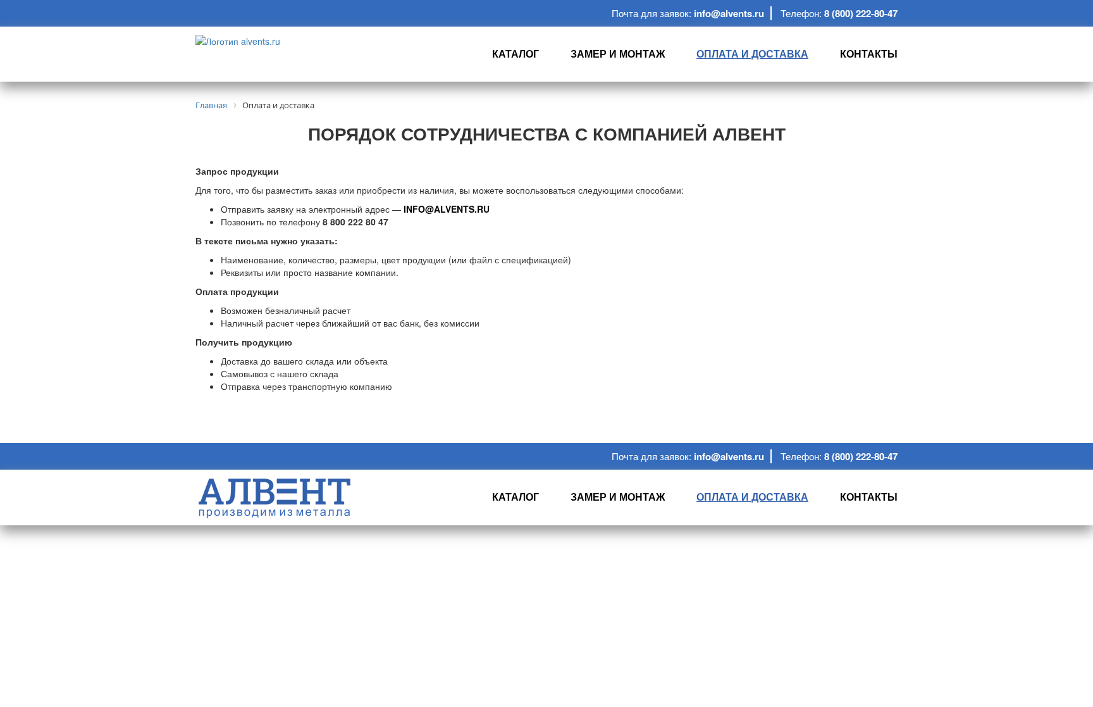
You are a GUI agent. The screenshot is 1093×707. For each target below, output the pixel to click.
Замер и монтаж (618, 53)
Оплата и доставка (752, 53)
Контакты (869, 53)
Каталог (515, 53)
